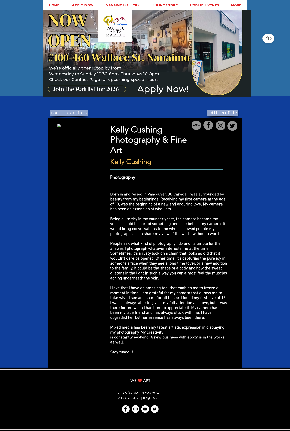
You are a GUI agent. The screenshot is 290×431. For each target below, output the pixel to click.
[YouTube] (145, 409)
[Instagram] (135, 409)
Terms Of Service (127, 392)
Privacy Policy (151, 392)
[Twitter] (155, 409)
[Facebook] (126, 409)
